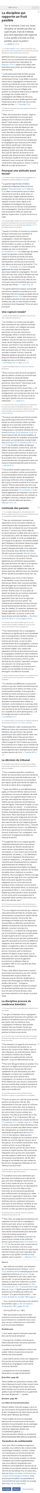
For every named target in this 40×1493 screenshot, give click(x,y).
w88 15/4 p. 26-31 (14, 7)
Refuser (16, 1489)
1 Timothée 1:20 (23, 104)
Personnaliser (28, 1489)
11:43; (4, 1287)
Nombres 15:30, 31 (28, 432)
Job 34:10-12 (9, 465)
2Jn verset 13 (25, 1274)
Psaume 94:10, (12, 1215)
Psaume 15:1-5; (17, 723)
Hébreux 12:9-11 (15, 49)
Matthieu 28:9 (12, 1271)
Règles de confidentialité (15, 1483)
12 (18, 1215)
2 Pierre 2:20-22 (7, 413)
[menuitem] (3, 2)
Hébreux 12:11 (30, 1257)
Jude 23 (25, 180)
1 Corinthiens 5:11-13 (10, 251)
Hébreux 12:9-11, (8, 64)
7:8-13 (6, 1244)
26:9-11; (12, 618)
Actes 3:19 (18, 296)
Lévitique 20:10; (14, 432)
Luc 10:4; (31, 1284)
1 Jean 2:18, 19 (27, 284)
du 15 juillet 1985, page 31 (19, 1297)
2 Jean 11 (12, 1289)
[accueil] (3, 2)
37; (16, 1287)
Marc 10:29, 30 (26, 723)
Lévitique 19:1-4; (13, 442)
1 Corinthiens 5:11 (9, 717)
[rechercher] (37, 2)
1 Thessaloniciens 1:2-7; (16, 189)
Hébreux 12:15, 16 (9, 503)
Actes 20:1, (10, 1287)
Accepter (6, 1489)
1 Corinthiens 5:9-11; (10, 362)
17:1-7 (4, 445)
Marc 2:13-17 (23, 362)
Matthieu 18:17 (31, 225)
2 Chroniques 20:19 (23, 618)
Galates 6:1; (19, 180)
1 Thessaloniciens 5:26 (27, 1287)
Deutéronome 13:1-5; (28, 442)
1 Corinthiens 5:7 (27, 490)
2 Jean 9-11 (20, 401)
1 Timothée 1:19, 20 (16, 267)
